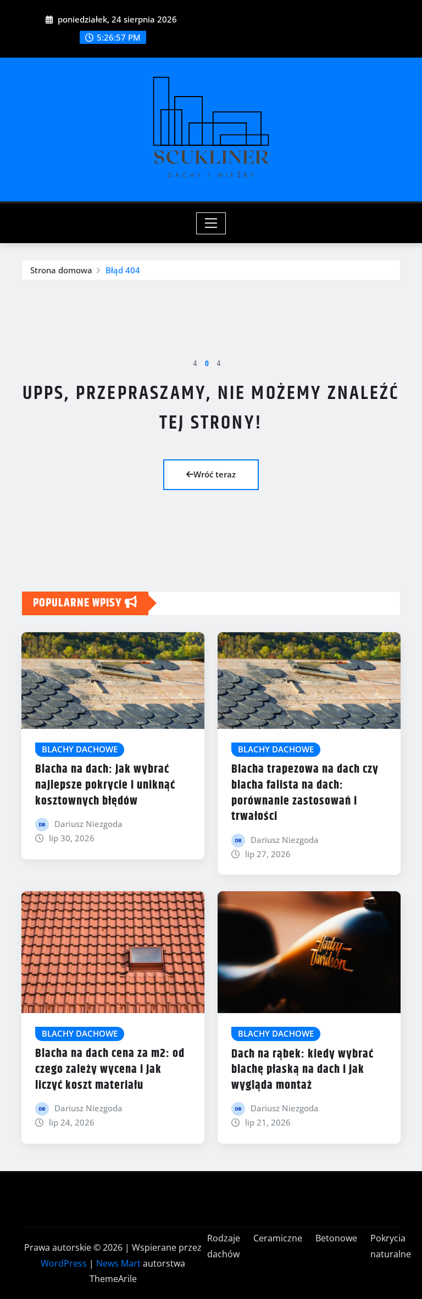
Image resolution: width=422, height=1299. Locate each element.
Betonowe (336, 1238)
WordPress (64, 1263)
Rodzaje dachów (223, 1246)
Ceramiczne (277, 1238)
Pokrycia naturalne (390, 1246)
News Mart (118, 1263)
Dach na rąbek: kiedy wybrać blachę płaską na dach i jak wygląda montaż (302, 1070)
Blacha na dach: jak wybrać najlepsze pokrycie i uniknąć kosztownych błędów (105, 785)
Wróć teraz (214, 474)
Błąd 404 (123, 270)
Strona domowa (61, 270)
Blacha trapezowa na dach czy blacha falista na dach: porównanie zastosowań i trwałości (305, 793)
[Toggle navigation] (211, 223)
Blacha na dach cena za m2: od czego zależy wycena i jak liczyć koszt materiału (110, 1069)
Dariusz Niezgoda (88, 823)
